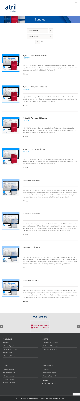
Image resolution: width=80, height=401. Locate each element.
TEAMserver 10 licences (31, 247)
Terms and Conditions (58, 398)
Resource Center (9, 369)
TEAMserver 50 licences (31, 180)
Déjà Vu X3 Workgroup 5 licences (34, 149)
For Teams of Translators (50, 346)
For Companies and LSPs (50, 349)
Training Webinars (9, 379)
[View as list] (42, 42)
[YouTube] (49, 383)
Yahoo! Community (10, 382)
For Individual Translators (50, 342)
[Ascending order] (51, 30)
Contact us (46, 369)
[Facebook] (42, 383)
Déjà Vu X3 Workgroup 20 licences (35, 86)
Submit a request (9, 372)
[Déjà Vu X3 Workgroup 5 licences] (10, 156)
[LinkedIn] (52, 383)
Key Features (8, 352)
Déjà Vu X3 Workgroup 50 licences (35, 55)
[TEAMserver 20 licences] (10, 221)
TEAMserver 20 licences (31, 213)
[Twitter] (45, 383)
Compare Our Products (11, 349)
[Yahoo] (55, 383)
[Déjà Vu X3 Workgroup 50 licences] (10, 63)
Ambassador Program (49, 372)
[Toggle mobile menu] (76, 3)
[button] (1, 326)
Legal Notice (48, 398)
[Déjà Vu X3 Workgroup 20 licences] (10, 94)
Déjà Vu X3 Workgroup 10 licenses (35, 118)
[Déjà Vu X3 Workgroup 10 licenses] (10, 125)
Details (26, 74)
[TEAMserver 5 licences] (10, 288)
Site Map (41, 398)
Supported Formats (10, 356)
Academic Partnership (49, 376)
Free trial (7, 342)
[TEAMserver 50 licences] (10, 187)
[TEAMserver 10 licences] (10, 254)
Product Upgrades (9, 346)
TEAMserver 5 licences (31, 280)
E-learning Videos (9, 376)
